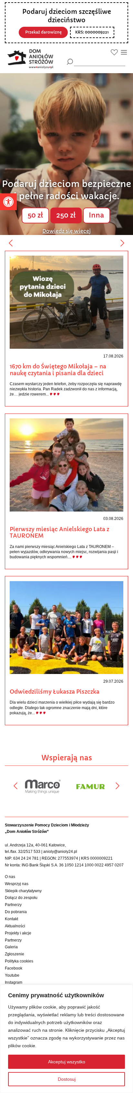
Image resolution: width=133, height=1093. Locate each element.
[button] (8, 201)
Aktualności (15, 926)
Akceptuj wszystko (66, 1061)
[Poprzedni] (10, 243)
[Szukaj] (70, 62)
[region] (66, 1039)
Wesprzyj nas (16, 884)
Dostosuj (67, 1079)
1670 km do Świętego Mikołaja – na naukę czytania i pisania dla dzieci (58, 370)
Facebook (13, 968)
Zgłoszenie (14, 954)
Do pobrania (16, 912)
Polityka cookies (19, 961)
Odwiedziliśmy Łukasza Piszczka (54, 691)
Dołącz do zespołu (21, 898)
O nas (10, 877)
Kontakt (11, 919)
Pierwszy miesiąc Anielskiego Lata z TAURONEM (59, 533)
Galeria (11, 947)
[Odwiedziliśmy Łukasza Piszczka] (66, 627)
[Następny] (122, 243)
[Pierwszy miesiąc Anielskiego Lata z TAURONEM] (66, 464)
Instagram (13, 982)
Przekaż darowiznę (43, 32)
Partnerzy (13, 905)
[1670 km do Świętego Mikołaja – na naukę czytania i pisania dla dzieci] (66, 302)
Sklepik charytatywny (23, 891)
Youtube (12, 975)
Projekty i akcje (18, 933)
